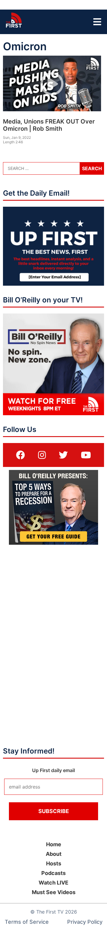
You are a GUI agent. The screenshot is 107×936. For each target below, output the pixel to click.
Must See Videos (53, 892)
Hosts (53, 863)
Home (53, 844)
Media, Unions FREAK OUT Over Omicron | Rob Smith (49, 125)
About (54, 854)
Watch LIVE (53, 882)
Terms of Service (27, 922)
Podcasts (53, 873)
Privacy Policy (85, 922)
